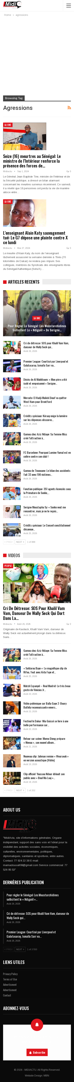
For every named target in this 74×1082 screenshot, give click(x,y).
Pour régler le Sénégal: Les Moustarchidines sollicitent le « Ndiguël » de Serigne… (37, 328)
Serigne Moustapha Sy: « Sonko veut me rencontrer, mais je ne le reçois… (44, 509)
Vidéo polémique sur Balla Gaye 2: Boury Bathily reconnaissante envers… (44, 705)
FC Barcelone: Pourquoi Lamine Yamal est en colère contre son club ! (47, 454)
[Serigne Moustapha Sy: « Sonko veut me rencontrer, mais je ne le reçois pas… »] (12, 511)
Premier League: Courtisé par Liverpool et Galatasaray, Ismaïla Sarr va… (45, 363)
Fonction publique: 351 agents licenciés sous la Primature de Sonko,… (47, 491)
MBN (46, 1075)
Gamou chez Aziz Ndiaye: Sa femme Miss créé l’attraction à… (45, 436)
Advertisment (10, 984)
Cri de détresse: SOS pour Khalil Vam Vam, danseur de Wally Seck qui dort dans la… (34, 613)
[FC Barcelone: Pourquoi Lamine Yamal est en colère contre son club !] (12, 457)
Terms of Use (10, 979)
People (8, 565)
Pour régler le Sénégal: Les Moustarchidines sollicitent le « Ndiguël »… (33, 897)
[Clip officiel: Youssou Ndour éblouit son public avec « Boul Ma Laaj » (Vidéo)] (12, 778)
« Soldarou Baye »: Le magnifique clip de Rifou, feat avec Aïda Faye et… (45, 670)
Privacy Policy (10, 974)
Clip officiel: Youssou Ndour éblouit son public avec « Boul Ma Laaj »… (44, 776)
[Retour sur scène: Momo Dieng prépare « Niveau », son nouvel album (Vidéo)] (12, 743)
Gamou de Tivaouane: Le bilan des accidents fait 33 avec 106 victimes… (46, 472)
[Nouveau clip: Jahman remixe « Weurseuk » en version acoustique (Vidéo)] (12, 760)
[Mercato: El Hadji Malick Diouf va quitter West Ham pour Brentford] (12, 402)
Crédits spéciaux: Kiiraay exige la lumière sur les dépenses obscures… (45, 418)
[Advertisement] (37, 56)
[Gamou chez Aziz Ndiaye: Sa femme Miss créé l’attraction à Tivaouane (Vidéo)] (12, 438)
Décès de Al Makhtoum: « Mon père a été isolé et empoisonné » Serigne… (45, 381)
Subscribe (39, 1052)
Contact (7, 995)
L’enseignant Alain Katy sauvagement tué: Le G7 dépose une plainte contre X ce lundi (35, 237)
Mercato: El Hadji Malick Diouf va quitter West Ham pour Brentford (45, 399)
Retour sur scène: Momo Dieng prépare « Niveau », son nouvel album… (44, 740)
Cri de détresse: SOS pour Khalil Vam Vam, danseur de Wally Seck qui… (46, 345)
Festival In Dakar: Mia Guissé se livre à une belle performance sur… (45, 723)
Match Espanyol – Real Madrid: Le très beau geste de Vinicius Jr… (46, 688)
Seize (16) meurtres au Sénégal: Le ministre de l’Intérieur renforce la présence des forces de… (32, 161)
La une (8, 124)
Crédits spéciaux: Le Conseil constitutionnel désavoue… (46, 527)
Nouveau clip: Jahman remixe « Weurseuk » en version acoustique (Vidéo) (46, 758)
